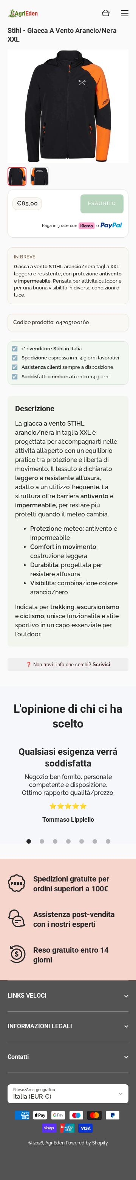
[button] (106, 13)
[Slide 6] (95, 841)
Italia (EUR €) (32, 1096)
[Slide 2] (42, 841)
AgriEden (55, 1143)
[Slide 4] (68, 841)
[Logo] (23, 13)
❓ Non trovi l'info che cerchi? (68, 664)
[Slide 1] (28, 841)
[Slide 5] (81, 841)
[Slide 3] (55, 841)
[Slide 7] (108, 841)
